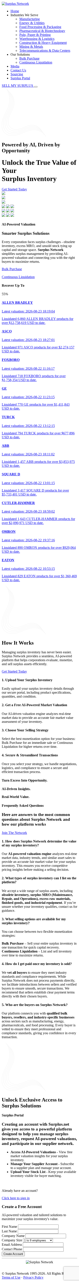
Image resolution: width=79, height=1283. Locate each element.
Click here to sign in (16, 1198)
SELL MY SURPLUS (18, 85)
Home (15, 11)
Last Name (9, 1231)
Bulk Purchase (29, 58)
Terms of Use (11, 1277)
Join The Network (14, 833)
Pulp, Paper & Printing (35, 35)
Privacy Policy (33, 1277)
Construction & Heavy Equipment (43, 42)
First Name (9, 1226)
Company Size (12, 1240)
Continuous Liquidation (35, 62)
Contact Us (18, 70)
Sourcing (17, 74)
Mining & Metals (31, 46)
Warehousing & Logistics (36, 39)
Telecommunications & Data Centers (44, 50)
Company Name (13, 1236)
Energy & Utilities (32, 23)
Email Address (12, 1244)
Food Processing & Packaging (40, 27)
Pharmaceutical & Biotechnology (42, 31)
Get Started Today (14, 189)
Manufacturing (29, 19)
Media (15, 66)
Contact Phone (12, 1249)
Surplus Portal (20, 78)
